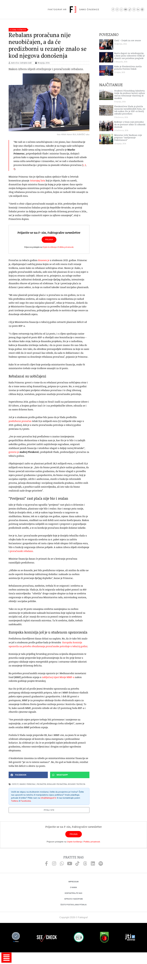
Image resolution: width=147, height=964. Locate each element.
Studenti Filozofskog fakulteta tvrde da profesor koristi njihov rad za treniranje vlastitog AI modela (129, 94)
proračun (41, 784)
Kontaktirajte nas (73, 893)
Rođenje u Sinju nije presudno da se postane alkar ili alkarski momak (129, 124)
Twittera (14, 801)
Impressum (73, 882)
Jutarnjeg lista (37, 180)
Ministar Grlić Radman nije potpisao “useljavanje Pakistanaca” (128, 137)
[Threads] (134, 9)
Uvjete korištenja (49, 247)
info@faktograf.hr (48, 798)
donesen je (43, 260)
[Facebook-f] (113, 9)
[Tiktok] (129, 9)
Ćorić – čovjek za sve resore (127, 40)
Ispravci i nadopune (73, 899)
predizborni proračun (20, 421)
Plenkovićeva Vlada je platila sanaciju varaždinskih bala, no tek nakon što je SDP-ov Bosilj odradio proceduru (129, 110)
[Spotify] (142, 9)
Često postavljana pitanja (73, 905)
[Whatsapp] (121, 9)
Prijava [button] (49, 239)
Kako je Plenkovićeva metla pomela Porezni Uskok (128, 67)
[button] (28, 775)
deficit (15, 784)
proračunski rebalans (21, 551)
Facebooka (26, 801)
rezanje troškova (76, 784)
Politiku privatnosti (65, 247)
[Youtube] (125, 9)
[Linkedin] (93, 863)
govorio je (14, 452)
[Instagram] (117, 9)
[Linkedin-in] (138, 9)
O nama (73, 887)
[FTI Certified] (130, 938)
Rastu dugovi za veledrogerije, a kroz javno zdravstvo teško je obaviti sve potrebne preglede (129, 56)
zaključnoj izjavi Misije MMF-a (58, 677)
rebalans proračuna (57, 784)
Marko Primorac (28, 784)
